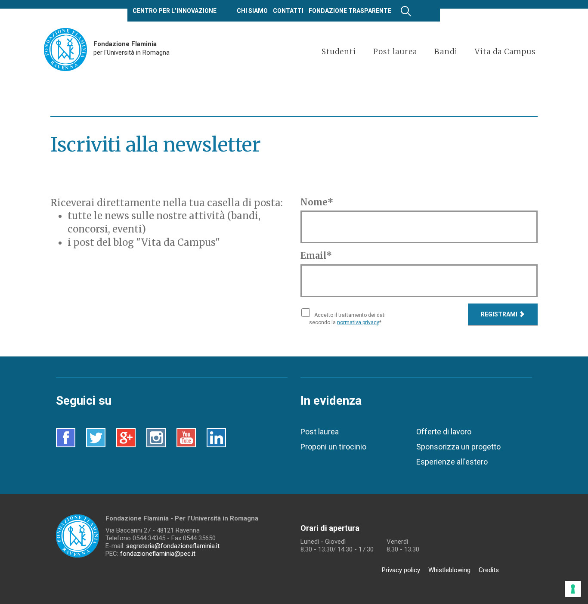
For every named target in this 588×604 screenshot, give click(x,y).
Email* (316, 255)
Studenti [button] (339, 51)
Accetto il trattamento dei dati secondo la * (347, 318)
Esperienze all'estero (452, 461)
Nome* (316, 202)
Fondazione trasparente (350, 10)
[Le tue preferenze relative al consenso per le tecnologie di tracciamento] (573, 589)
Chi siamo (252, 10)
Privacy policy (401, 570)
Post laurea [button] (395, 51)
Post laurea (319, 431)
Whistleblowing (449, 570)
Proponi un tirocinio (333, 446)
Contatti (288, 10)
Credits (489, 570)
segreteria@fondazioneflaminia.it (173, 546)
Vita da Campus (505, 51)
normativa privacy (358, 322)
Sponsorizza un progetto (458, 446)
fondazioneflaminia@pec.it (157, 554)
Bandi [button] (446, 51)
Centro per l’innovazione (175, 10)
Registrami (500, 314)
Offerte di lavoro (443, 431)
